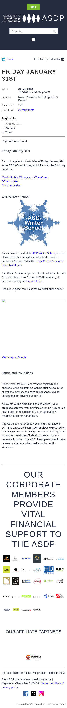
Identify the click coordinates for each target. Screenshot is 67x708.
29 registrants (26, 109)
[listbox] (49, 59)
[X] (33, 693)
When (5, 89)
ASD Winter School (44, 253)
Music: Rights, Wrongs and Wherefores (25, 177)
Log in (33, 6)
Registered (8, 109)
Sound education (11, 185)
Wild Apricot (36, 704)
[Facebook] (25, 693)
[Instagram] (41, 693)
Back (10, 59)
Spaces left (8, 105)
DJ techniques (10, 181)
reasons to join (34, 281)
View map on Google (14, 357)
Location (6, 97)
